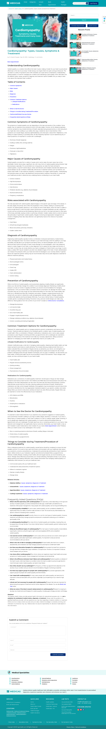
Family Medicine (15, 683)
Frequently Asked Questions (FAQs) (20, 117)
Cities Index (11, 722)
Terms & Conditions (80, 727)
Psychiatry (75, 680)
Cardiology (75, 678)
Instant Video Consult (35, 706)
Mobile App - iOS (50, 708)
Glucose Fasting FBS (67, 709)
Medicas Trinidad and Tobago (21, 711)
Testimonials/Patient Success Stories (20, 114)
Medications (15, 104)
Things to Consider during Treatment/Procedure (24, 111)
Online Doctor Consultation (56, 300)
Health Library (18, 8)
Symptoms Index (37, 722)
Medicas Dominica (11, 715)
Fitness (74, 683)
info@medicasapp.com (84, 701)
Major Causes (14, 88)
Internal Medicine (46, 678)
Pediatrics (44, 683)
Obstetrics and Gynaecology (49, 680)
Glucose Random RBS (67, 702)
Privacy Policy (71, 727)
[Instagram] (78, 710)
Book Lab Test (34, 708)
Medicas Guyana (21, 712)
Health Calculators (35, 712)
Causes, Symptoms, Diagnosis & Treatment (28, 483)
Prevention (13, 96)
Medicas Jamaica (10, 714)
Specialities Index (23, 722)
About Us (32, 704)
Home (25, 2)
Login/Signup (93, 3)
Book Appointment (52, 3)
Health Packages (63, 3)
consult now (41, 3)
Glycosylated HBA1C (67, 704)
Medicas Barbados (21, 714)
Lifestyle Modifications (18, 101)
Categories (32, 2)
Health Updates (50, 702)
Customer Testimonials (51, 704)
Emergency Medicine (17, 682)
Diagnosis (13, 94)
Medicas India (9, 711)
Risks (11, 91)
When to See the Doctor (17, 108)
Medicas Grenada (11, 712)
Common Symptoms (16, 85)
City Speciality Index (51, 722)
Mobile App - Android (51, 706)
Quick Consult (93, 25)
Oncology (74, 682)
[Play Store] (104, 21)
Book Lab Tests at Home (12, 704)
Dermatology (14, 680)
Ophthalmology (46, 682)
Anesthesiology (15, 678)
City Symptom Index (67, 722)
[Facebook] (83, 710)
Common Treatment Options (18, 99)
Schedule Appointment (77, 25)
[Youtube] (81, 710)
